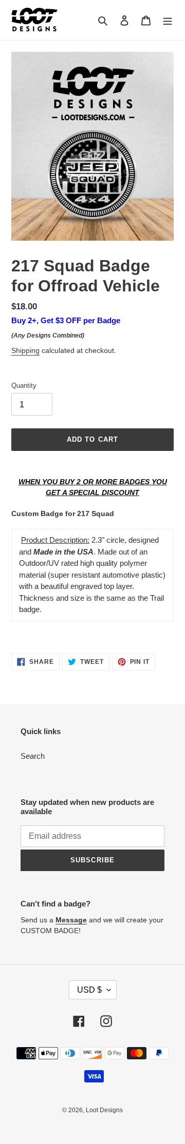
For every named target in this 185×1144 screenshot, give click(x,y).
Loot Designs (104, 1110)
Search (33, 756)
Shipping (25, 350)
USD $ (89, 989)
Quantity (23, 385)
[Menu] (167, 20)
